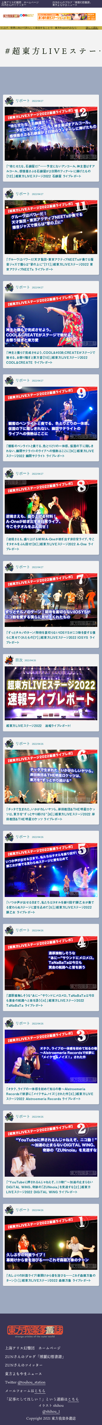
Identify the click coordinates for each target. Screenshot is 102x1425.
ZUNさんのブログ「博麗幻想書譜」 (72, 2)
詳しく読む (92, 28)
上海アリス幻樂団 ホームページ (20, 2)
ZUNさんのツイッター (13, 4)
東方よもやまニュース (64, 4)
